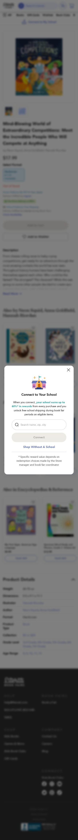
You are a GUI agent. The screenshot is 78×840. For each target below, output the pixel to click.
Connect (39, 437)
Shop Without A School (39, 447)
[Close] (68, 369)
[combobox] (40, 425)
